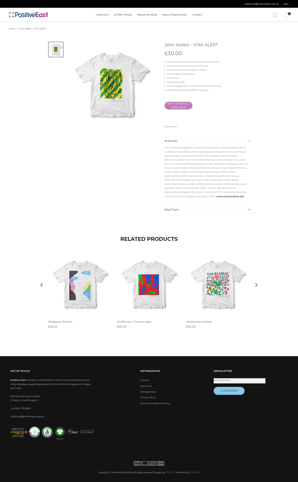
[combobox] (287, 4)
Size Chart (146, 386)
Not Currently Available (178, 105)
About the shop (147, 14)
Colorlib (195, 472)
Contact (197, 14)
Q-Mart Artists (123, 14)
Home (12, 28)
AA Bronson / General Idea (134, 321)
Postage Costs (148, 391)
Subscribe (229, 390)
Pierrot (170, 472)
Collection (102, 14)
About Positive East (174, 14)
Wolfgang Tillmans (60, 321)
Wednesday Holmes (199, 321)
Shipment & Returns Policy (155, 403)
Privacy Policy (148, 397)
